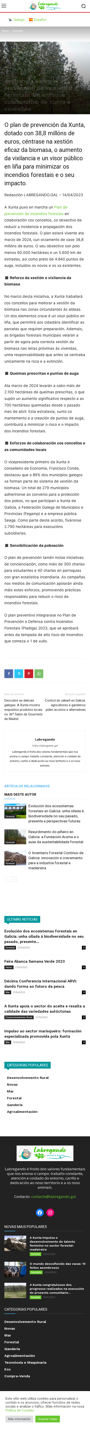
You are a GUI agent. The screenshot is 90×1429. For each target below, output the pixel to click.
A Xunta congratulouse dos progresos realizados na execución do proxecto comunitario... (57, 1288)
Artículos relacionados (27, 786)
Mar (8, 992)
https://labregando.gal (45, 745)
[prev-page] (7, 879)
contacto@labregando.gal (53, 1196)
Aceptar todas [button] (47, 1419)
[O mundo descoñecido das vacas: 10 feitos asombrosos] (15, 1269)
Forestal (18, 31)
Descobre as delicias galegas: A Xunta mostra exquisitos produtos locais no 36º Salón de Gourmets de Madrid (23, 709)
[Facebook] (8, 673)
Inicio (5, 31)
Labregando (45, 739)
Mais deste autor (20, 794)
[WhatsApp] (39, 673)
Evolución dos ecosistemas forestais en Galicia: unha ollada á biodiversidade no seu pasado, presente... (44, 936)
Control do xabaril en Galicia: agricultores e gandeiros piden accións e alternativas (65, 705)
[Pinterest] (28, 673)
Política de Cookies (19, 1410)
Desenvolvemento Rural (19, 1017)
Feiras (9, 967)
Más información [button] (19, 1419)
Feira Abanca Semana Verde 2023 (34, 961)
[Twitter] (18, 673)
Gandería (36, 1272)
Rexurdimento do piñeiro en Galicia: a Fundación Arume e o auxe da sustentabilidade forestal (55, 837)
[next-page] (14, 879)
